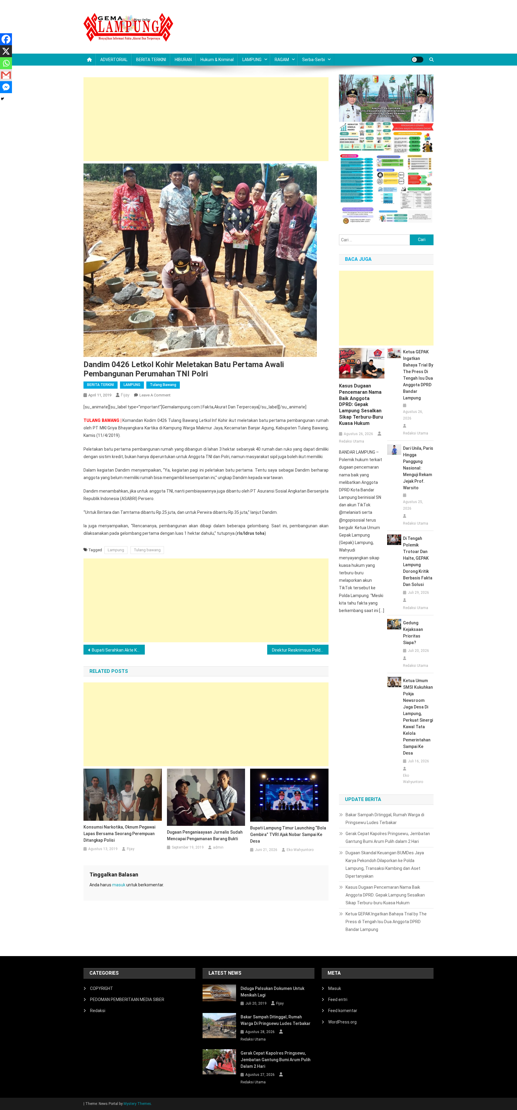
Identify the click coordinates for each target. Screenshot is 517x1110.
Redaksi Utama (351, 441)
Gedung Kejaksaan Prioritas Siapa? (413, 632)
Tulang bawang (147, 550)
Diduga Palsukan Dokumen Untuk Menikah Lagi (272, 991)
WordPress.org (342, 1022)
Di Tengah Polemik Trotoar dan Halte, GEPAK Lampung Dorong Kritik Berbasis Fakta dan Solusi (417, 561)
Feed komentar (342, 1010)
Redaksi (97, 1010)
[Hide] (2, 98)
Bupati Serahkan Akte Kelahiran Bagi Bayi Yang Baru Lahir (118, 650)
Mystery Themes (137, 1104)
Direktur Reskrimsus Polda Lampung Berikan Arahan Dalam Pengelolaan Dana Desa (300, 650)
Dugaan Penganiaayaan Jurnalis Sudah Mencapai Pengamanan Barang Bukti (205, 835)
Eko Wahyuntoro (300, 850)
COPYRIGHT (101, 988)
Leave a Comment (155, 395)
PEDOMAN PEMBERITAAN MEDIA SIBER (127, 999)
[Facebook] (6, 39)
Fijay (125, 395)
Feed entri (337, 999)
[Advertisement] (206, 119)
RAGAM (282, 59)
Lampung (116, 550)
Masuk (334, 988)
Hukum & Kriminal (217, 59)
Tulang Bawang (163, 385)
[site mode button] (417, 60)
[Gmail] (6, 75)
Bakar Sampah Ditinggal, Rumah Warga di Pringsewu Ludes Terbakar (385, 818)
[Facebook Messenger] (6, 87)
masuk (118, 884)
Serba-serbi (313, 59)
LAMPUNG (251, 59)
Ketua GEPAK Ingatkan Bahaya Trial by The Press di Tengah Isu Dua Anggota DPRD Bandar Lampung (418, 374)
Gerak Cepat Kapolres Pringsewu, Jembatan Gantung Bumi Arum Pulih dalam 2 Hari (388, 837)
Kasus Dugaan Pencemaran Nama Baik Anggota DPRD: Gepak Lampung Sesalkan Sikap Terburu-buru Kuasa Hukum (361, 404)
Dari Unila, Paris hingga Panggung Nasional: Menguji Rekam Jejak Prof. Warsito (418, 468)
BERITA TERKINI (151, 59)
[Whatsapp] (6, 63)
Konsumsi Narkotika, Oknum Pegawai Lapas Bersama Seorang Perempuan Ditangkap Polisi (119, 834)
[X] (6, 51)
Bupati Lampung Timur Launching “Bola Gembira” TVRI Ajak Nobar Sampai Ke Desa (288, 835)
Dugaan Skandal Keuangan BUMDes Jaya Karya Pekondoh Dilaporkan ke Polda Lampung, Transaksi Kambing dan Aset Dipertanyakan (385, 864)
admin (218, 847)
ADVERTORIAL (113, 59)
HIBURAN (183, 59)
